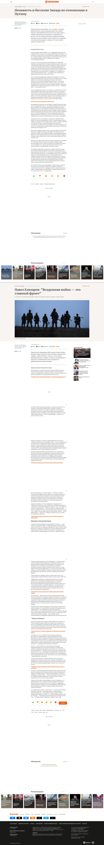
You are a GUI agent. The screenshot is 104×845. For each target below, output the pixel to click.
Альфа (44, 712)
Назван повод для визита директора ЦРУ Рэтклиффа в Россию (84, 366)
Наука (32, 814)
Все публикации (62, 814)
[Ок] (58, 23)
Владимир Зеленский (50, 710)
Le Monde (17, 286)
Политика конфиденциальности (50, 823)
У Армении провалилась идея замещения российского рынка (82, 355)
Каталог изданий (13, 823)
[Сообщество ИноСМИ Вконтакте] (26, 818)
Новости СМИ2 (49, 188)
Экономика (27, 814)
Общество (43, 814)
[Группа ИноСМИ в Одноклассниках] (32, 818)
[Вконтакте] (44, 23)
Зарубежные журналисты (23, 823)
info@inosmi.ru (13, 832)
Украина (37, 710)
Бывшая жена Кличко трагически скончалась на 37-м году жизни (84, 360)
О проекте (32, 823)
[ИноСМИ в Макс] (12, 818)
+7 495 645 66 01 (13, 835)
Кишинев (44, 710)
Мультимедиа (49, 814)
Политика (33, 710)
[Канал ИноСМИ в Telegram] (46, 818)
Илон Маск (57, 710)
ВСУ (60, 710)
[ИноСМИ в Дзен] (19, 818)
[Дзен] (38, 23)
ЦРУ (46, 712)
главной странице (60, 237)
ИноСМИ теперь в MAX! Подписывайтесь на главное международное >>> (48, 377)
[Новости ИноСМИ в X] (52, 818)
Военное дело (37, 814)
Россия (36, 712)
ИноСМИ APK (84, 823)
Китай (24, 6)
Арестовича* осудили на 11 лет (84, 377)
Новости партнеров (82, 347)
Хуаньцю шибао (18, 6)
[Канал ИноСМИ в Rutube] (39, 818)
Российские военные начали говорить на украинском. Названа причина (83, 373)
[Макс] (33, 23)
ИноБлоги (56, 814)
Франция (22, 286)
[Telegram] (52, 23)
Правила (65, 233)
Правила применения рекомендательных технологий (70, 823)
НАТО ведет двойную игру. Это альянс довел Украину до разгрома (47, 462)
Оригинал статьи (86, 6)
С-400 (32, 712)
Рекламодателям (39, 823)
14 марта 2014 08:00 (30, 6)
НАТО (63, 710)
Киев (40, 710)
